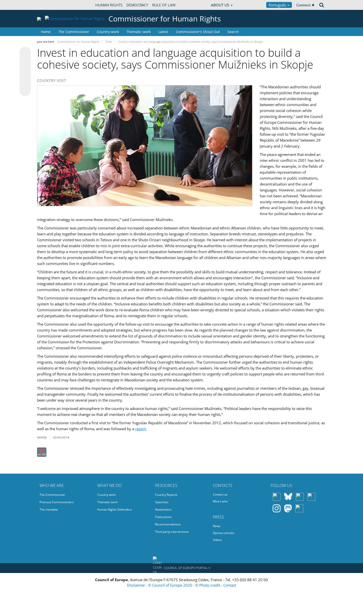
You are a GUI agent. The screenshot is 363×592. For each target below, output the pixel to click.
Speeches (161, 502)
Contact (229, 585)
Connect (303, 4)
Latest (163, 31)
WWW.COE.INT (49, 5)
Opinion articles (223, 533)
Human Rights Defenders (114, 509)
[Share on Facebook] (25, 71)
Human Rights (108, 4)
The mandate (49, 509)
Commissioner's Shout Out (198, 31)
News (217, 526)
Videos (217, 540)
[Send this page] (25, 90)
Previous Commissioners (57, 502)
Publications (163, 517)
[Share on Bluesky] (25, 52)
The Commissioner (73, 31)
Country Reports (166, 495)
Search (233, 31)
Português (278, 4)
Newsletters (163, 509)
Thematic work (138, 31)
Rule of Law (164, 4)
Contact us (220, 494)
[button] (181, 568)
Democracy (137, 4)
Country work (108, 31)
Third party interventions (172, 532)
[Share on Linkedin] (25, 81)
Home (46, 31)
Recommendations (168, 524)
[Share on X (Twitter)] (25, 62)
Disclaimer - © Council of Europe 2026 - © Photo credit (174, 585)
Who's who (220, 501)
